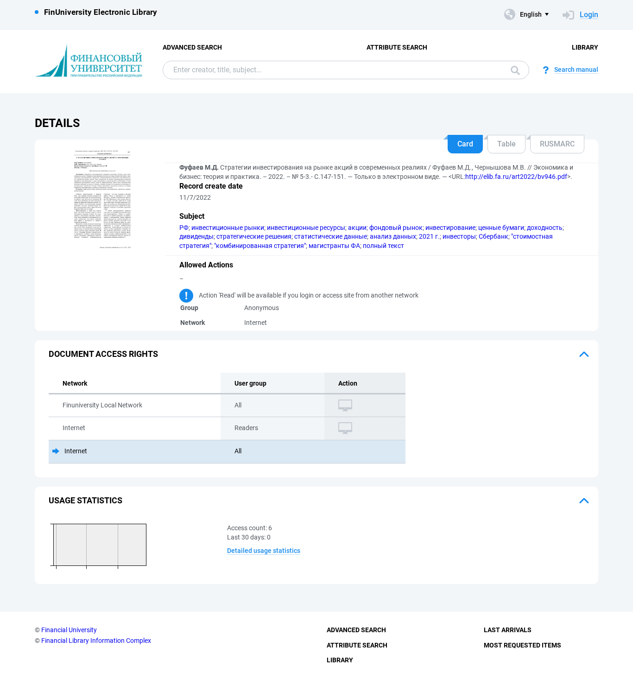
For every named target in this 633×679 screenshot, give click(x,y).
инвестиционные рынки (227, 227)
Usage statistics (85, 500)
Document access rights (103, 354)
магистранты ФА (334, 245)
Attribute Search (397, 47)
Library (585, 47)
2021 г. (429, 236)
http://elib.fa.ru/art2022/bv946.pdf (516, 176)
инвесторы (459, 236)
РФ (184, 227)
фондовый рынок (396, 227)
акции (357, 227)
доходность (545, 227)
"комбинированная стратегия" (260, 245)
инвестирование (450, 227)
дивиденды (196, 236)
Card (465, 144)
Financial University (69, 630)
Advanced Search (192, 47)
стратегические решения (253, 236)
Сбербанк (493, 236)
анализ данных (393, 236)
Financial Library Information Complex (96, 640)
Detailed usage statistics (263, 550)
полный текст (383, 245)
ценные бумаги (501, 227)
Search (513, 70)
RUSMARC (557, 144)
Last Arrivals (508, 630)
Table (506, 144)
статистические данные (330, 236)
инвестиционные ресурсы (306, 227)
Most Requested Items (522, 645)
